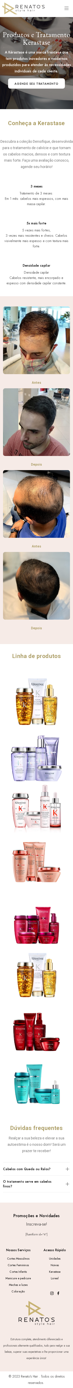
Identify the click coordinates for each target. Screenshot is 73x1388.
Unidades (54, 1259)
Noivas (55, 1265)
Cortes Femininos (18, 1265)
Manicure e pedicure (18, 1278)
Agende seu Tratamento (36, 84)
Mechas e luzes (18, 1285)
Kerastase (55, 1272)
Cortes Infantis (18, 1272)
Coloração (18, 1291)
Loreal (55, 1278)
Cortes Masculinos (18, 1259)
